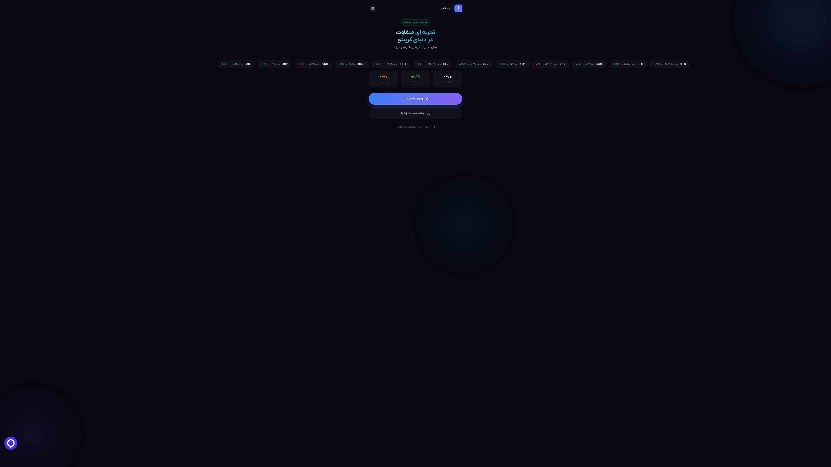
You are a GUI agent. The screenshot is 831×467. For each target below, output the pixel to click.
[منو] (373, 8)
